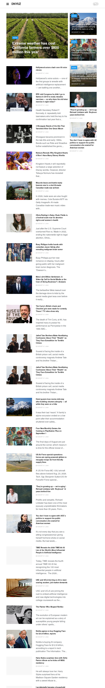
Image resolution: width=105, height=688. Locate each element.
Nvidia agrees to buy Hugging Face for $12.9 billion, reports (51, 632)
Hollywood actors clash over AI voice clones (51, 68)
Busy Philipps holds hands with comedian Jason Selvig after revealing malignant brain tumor (49, 247)
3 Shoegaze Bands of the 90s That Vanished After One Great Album (50, 127)
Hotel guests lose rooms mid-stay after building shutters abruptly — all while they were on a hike (51, 401)
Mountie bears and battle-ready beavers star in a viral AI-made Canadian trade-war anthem (49, 185)
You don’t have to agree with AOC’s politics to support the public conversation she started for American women (51, 519)
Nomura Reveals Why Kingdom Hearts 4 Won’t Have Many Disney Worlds (52, 154)
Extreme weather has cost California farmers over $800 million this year (35, 47)
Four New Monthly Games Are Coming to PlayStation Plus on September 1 (49, 431)
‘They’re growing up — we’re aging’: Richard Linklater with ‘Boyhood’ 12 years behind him (51, 489)
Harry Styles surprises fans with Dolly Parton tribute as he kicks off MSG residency (51, 660)
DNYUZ (16, 3)
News (15, 38)
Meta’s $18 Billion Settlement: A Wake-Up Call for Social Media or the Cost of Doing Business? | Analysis (51, 279)
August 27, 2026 (19, 57)
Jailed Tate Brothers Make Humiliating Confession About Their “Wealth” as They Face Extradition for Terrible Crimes (52, 339)
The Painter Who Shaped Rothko (49, 606)
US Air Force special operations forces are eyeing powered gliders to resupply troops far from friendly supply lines (51, 458)
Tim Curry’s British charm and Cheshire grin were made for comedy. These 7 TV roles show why (51, 308)
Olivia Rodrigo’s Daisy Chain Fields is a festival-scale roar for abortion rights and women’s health (51, 217)
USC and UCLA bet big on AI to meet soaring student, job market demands (51, 581)
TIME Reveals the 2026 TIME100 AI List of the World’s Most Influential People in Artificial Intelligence (50, 550)
